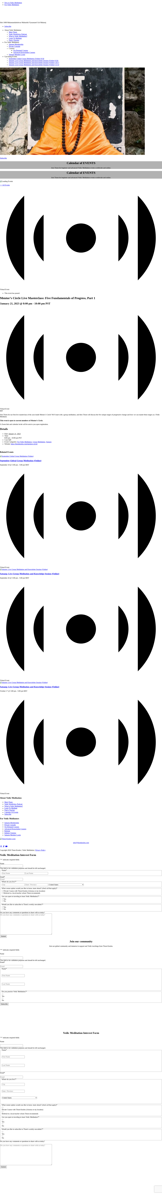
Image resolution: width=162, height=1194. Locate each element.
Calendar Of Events (11, 812)
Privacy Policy (40, 850)
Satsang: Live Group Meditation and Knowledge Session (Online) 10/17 (34, 63)
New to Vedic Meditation (13, 3)
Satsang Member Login (17, 54)
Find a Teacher (14, 40)
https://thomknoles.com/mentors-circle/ (24, 444)
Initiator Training (10, 833)
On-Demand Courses (20, 50)
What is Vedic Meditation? (18, 36)
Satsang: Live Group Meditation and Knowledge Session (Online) (29, 574)
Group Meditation (39, 442)
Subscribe (7, 26)
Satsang (48, 442)
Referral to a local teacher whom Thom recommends (22, 893)
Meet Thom (13, 32)
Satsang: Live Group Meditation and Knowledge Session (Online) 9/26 (33, 61)
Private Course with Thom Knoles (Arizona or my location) (24, 891)
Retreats (7, 831)
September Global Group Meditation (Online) (20, 460)
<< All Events (5, 185)
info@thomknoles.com (81, 843)
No (5, 901)
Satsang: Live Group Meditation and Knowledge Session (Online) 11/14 (34, 65)
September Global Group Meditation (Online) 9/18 (26, 59)
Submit (3, 936)
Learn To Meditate (15, 38)
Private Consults (14, 46)
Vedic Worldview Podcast (18, 34)
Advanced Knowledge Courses (24, 52)
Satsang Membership (16, 44)
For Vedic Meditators (11, 5)
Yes (5, 899)
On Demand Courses (11, 827)
